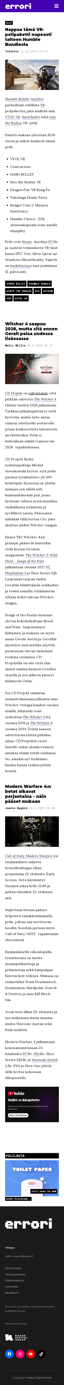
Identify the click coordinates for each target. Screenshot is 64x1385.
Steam (27, 242)
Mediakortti (12, 1292)
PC (50, 242)
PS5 (36, 1054)
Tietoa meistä (13, 1268)
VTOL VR (12, 117)
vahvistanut (38, 393)
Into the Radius (19, 291)
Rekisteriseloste (14, 1280)
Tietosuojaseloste (15, 1274)
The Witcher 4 (45, 399)
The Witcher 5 (34, 717)
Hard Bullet (31, 117)
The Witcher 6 (41, 723)
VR (42, 105)
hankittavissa (21, 265)
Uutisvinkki (11, 1286)
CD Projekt (13, 393)
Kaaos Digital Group (39, 1377)
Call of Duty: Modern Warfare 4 (30, 856)
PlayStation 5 (15, 573)
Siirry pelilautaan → (18, 1198)
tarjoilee (37, 99)
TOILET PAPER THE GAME (43, 1191)
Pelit (9, 22)
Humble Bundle (17, 99)
